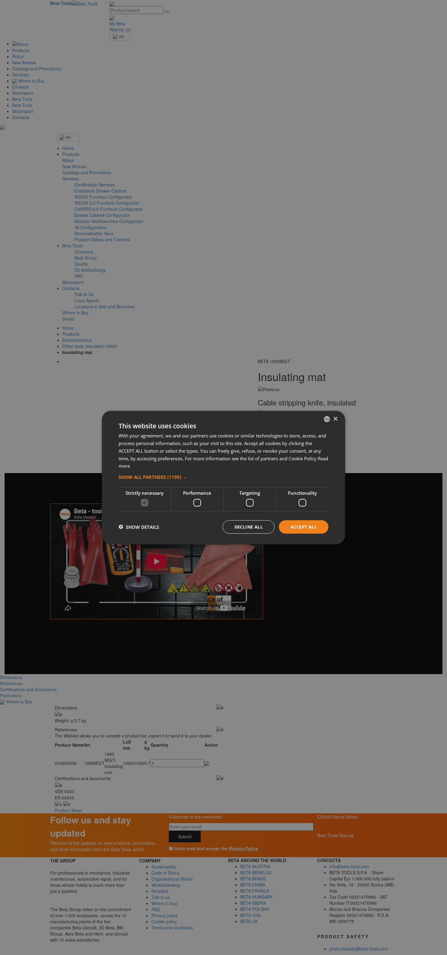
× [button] (335, 418)
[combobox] (327, 419)
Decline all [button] (248, 526)
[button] (223, 476)
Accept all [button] (303, 526)
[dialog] (223, 477)
